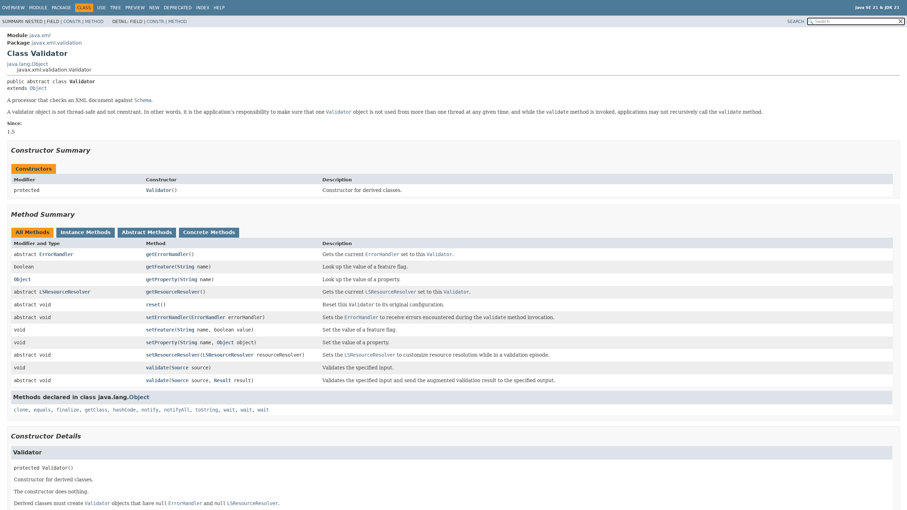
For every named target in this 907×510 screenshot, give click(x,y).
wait (229, 410)
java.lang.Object (27, 64)
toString (206, 410)
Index (202, 7)
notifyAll (177, 410)
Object (38, 88)
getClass (96, 410)
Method (94, 21)
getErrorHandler (167, 254)
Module (38, 7)
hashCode (124, 410)
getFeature (160, 267)
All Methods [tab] (32, 232)
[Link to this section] (95, 150)
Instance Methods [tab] (86, 232)
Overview (13, 7)
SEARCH (795, 21)
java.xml (40, 35)
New (154, 7)
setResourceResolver (173, 355)
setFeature (160, 330)
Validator (158, 190)
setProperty (161, 342)
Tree (115, 7)
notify (149, 410)
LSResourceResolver (64, 292)
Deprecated (178, 7)
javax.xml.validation (57, 43)
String (185, 267)
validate (157, 367)
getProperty (161, 279)
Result (222, 380)
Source (179, 367)
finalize (67, 410)
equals (42, 410)
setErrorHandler (167, 317)
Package (61, 7)
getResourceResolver (173, 292)
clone (21, 410)
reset (153, 304)
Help (219, 7)
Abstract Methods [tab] (147, 232)
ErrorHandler (56, 254)
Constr (72, 21)
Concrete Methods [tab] (209, 232)
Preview (135, 7)
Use (101, 7)
